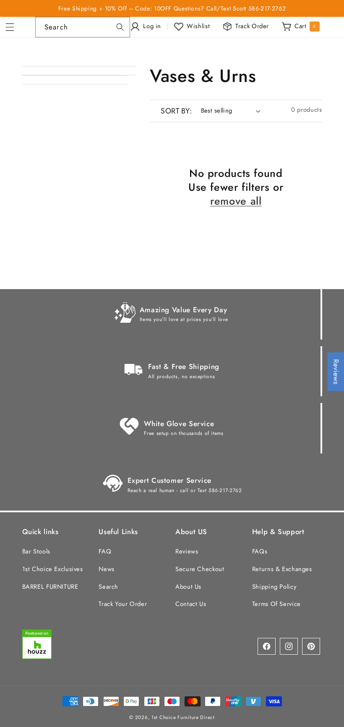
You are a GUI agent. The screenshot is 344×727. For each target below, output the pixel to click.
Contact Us (190, 603)
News (107, 569)
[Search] (120, 27)
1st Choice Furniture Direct (183, 717)
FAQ (105, 551)
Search (108, 586)
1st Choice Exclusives (52, 569)
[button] (12, 27)
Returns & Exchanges (282, 569)
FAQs (260, 551)
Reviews (186, 551)
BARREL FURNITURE (50, 586)
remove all (235, 201)
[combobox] (83, 27)
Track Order (252, 26)
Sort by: (176, 110)
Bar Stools (36, 551)
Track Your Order (123, 603)
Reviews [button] (336, 372)
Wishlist (198, 26)
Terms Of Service (276, 603)
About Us (188, 586)
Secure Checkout (199, 569)
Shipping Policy (274, 586)
